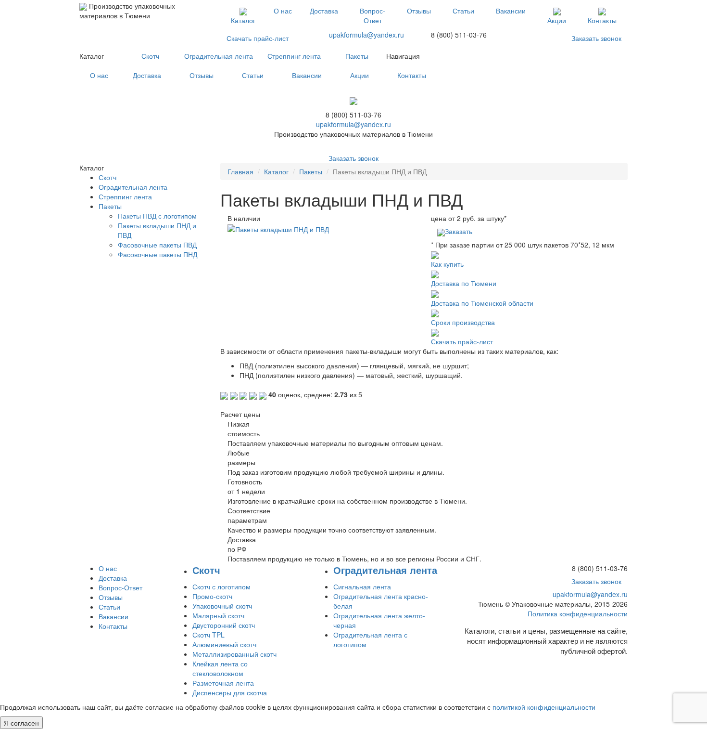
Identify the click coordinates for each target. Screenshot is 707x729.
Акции (556, 20)
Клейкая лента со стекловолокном (220, 668)
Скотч (150, 56)
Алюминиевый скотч (224, 644)
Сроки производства (463, 322)
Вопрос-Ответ (372, 15)
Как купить (447, 264)
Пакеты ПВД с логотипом (157, 216)
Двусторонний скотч (223, 625)
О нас (283, 10)
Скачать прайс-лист (258, 38)
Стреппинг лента (294, 56)
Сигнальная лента (362, 586)
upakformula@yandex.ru (366, 34)
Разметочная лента (223, 683)
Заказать (458, 231)
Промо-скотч (212, 596)
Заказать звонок (596, 38)
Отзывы (419, 10)
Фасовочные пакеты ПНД (157, 254)
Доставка (324, 10)
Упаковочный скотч (222, 606)
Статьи (463, 10)
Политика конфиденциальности (578, 613)
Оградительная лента (218, 56)
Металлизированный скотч (234, 654)
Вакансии (511, 10)
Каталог (243, 20)
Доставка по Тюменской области (482, 303)
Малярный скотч (218, 615)
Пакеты (356, 56)
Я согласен (21, 723)
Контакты (602, 20)
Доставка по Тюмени (463, 283)
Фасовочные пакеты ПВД (157, 244)
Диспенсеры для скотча (229, 692)
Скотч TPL (208, 634)
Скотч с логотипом (221, 586)
